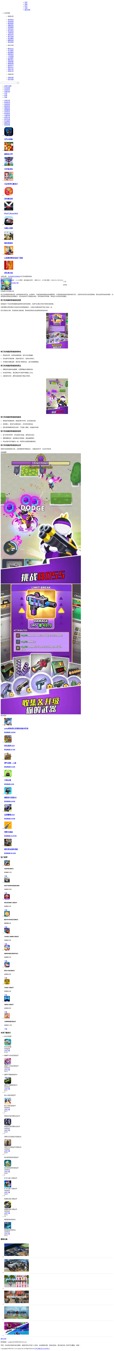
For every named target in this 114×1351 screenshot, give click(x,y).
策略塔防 (11, 25)
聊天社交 (11, 48)
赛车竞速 (11, 36)
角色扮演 (11, 19)
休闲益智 (11, 21)
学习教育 (11, 50)
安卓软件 (7, 89)
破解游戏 (11, 40)
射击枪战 (11, 31)
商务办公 (11, 67)
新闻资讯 (11, 54)
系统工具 (11, 69)
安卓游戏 (7, 88)
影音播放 (11, 52)
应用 (5, 95)
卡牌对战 (11, 32)
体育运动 (11, 34)
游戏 (26, 4)
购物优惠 (11, 63)
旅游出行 (11, 65)
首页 (26, 2)
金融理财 (11, 61)
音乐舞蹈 (11, 38)
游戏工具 (11, 71)
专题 (26, 8)
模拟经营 (11, 23)
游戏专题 (11, 77)
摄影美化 (11, 60)
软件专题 (11, 79)
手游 (5, 93)
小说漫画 (11, 56)
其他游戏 (11, 42)
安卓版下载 (15, 283)
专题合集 (7, 91)
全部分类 (7, 100)
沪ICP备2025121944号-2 (42, 1348)
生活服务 (11, 58)
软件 (26, 6)
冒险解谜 (11, 27)
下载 (5, 876)
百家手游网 (7, 86)
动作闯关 (11, 29)
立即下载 (7, 1050)
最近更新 (27, 9)
